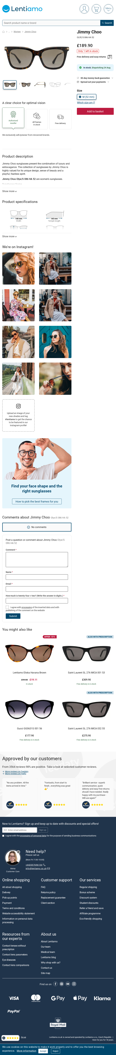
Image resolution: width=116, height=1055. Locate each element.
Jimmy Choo (30, 31)
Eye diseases (9, 959)
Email (9, 583)
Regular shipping (88, 887)
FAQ (43, 887)
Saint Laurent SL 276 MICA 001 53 (86, 672)
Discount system (88, 897)
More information (26, 1050)
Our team (45, 946)
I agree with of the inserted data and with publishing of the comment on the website (32, 609)
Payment (6, 903)
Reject (55, 1051)
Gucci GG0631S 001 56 (29, 728)
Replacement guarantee (53, 897)
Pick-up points (9, 897)
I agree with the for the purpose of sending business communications (50, 835)
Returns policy (48, 892)
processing (27, 607)
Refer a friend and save (91, 908)
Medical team (48, 952)
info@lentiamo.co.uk (36, 868)
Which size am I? (86, 102)
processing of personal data (33, 835)
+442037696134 (34, 864)
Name (9, 572)
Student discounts (89, 903)
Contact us (46, 967)
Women (17, 31)
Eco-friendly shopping (91, 918)
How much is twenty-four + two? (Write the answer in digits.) (35, 595)
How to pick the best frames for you (37, 501)
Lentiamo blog (48, 957)
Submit (13, 616)
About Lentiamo (49, 941)
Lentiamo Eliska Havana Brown (29, 672)
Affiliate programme (90, 913)
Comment (11, 549)
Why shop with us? (50, 962)
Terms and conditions (13, 908)
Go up (23, 1037)
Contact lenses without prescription (14, 947)
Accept (43, 1051)
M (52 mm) (88, 97)
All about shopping (12, 887)
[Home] (3, 32)
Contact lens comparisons (15, 965)
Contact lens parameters (14, 954)
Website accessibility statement (18, 913)
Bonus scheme (87, 892)
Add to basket (95, 111)
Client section (48, 903)
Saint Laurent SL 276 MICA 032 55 (86, 728)
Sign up (42, 830)
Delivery (6, 892)
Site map (45, 973)
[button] (10, 84)
